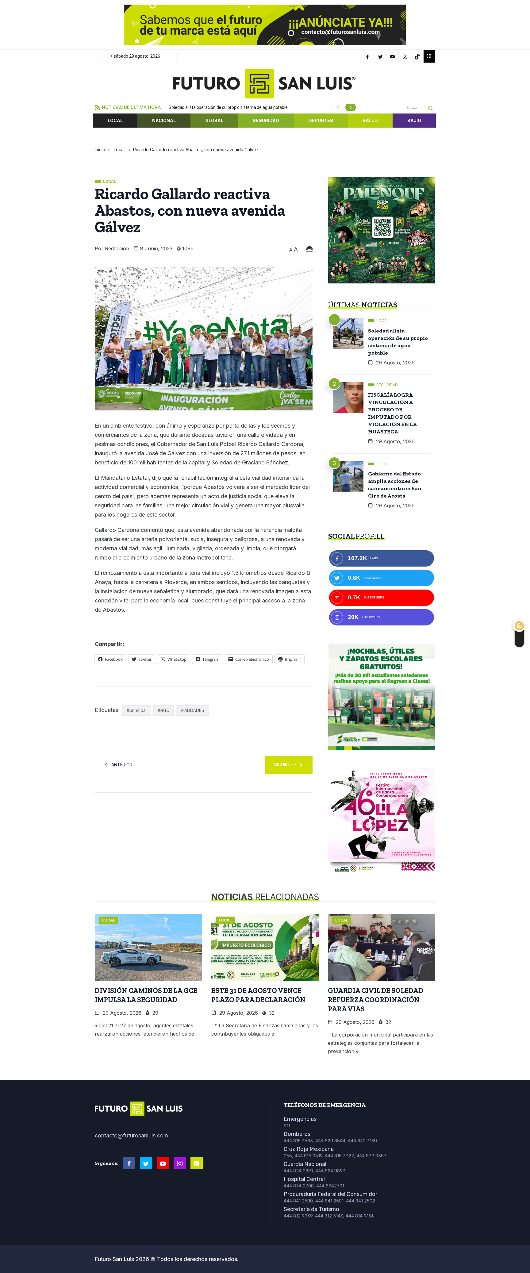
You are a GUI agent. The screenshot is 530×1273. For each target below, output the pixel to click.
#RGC (163, 710)
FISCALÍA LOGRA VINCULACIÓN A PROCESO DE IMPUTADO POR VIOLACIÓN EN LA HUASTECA (392, 413)
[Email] (196, 1163)
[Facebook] (368, 56)
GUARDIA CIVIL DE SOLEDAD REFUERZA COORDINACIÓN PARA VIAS (375, 999)
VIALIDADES (192, 710)
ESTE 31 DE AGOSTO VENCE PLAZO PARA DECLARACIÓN (258, 995)
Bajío (414, 120)
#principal (137, 710)
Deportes (321, 120)
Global (214, 120)
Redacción (117, 248)
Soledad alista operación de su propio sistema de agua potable (228, 107)
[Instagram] (405, 56)
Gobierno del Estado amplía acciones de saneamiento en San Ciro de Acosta (394, 484)
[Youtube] (163, 1163)
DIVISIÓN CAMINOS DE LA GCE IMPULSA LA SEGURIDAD (146, 995)
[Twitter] (381, 56)
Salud (370, 120)
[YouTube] (393, 56)
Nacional (164, 120)
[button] (104, 25)
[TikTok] (418, 56)
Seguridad (266, 120)
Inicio (100, 149)
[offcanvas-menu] (429, 56)
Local (115, 120)
